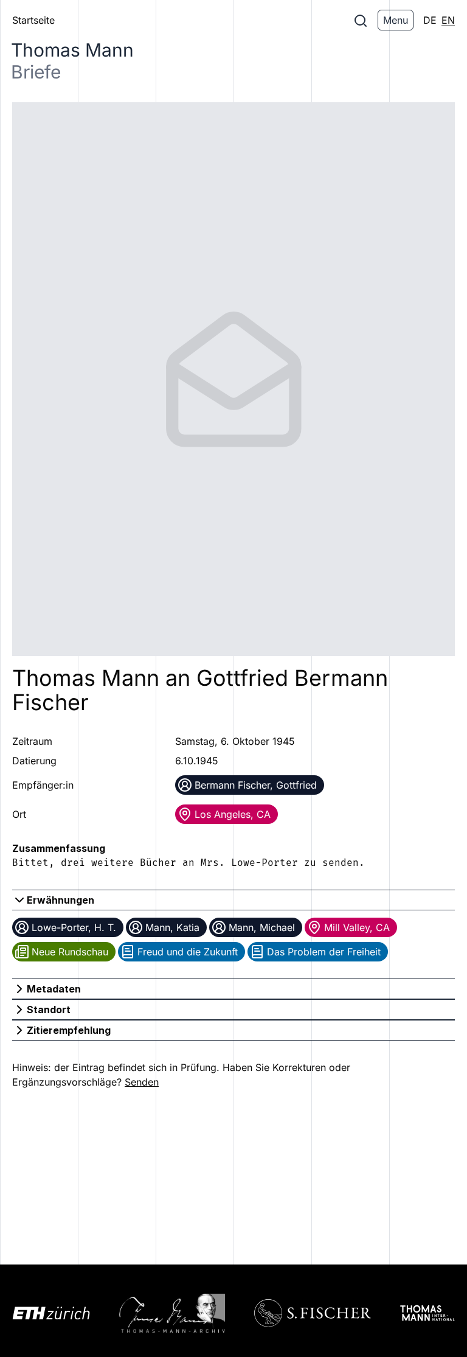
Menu (395, 20)
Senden (142, 1082)
